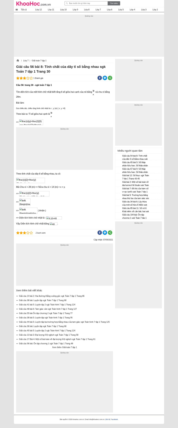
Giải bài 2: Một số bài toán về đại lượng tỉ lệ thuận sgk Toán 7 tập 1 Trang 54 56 (135, 184)
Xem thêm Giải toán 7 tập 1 (64, 347)
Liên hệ (107, 419)
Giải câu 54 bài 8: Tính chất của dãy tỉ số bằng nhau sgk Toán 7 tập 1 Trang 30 (135, 158)
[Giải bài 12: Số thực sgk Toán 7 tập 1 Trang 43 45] (119, 176)
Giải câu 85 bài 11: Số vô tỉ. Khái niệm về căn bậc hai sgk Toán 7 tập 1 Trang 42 (135, 210)
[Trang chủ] (33, 3)
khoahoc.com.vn (17, 60)
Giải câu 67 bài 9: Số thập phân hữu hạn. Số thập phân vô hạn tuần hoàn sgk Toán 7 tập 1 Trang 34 (135, 171)
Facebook (114, 419)
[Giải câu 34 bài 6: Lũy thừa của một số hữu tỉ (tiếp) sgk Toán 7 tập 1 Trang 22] (119, 203)
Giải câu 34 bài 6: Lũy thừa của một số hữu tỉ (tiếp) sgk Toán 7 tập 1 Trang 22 (134, 203)
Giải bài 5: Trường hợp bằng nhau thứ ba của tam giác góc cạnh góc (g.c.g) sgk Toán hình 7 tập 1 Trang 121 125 (135, 197)
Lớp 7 (26, 60)
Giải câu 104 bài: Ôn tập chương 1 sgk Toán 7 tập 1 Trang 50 (134, 217)
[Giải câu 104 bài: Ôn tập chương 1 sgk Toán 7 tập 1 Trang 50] (119, 216)
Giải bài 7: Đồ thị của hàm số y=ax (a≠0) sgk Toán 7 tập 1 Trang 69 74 (135, 190)
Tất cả (24, 9)
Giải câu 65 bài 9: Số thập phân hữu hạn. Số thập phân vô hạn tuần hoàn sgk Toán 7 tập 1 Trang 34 (135, 164)
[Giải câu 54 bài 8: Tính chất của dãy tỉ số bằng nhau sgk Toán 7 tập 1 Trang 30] (119, 157)
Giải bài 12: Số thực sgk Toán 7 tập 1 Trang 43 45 (135, 177)
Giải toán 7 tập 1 (39, 60)
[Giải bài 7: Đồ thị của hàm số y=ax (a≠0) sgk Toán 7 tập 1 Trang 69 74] (119, 190)
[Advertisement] (89, 37)
